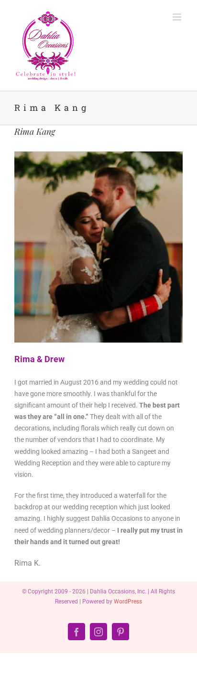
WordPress (128, 601)
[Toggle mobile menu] (178, 17)
